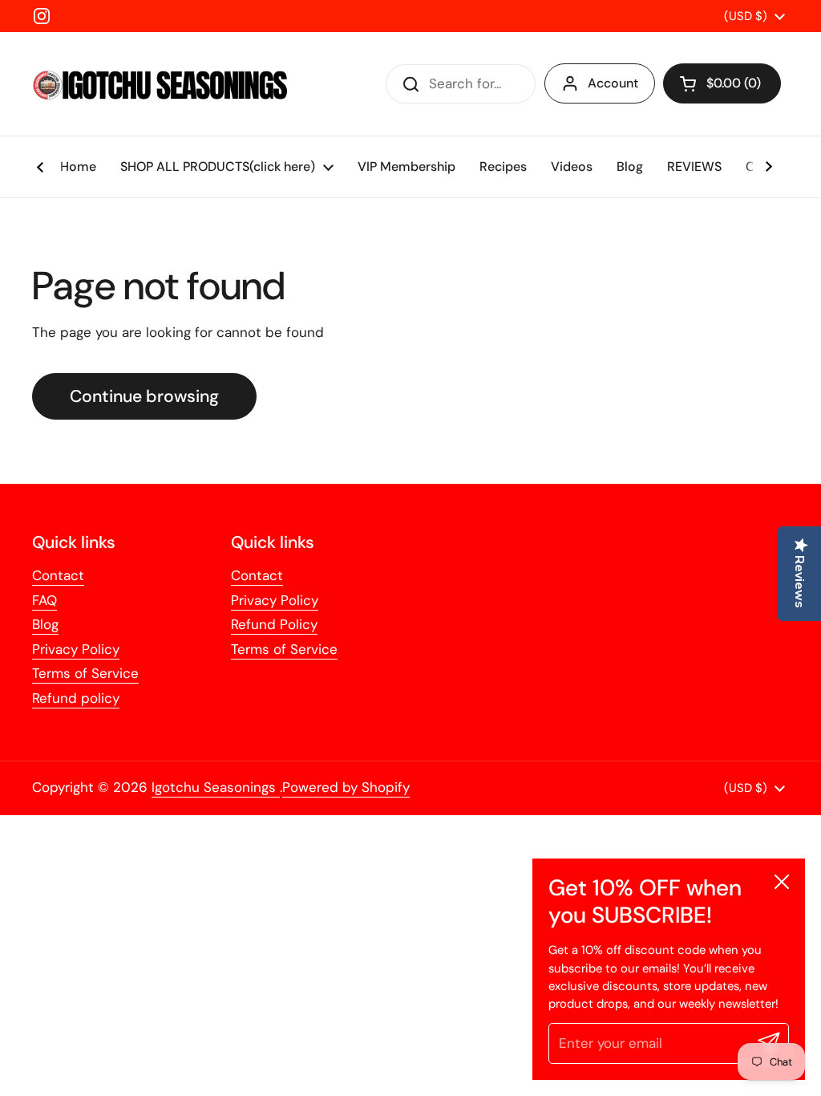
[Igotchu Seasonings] (160, 84)
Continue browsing (144, 396)
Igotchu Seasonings (216, 787)
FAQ (44, 600)
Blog (45, 624)
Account (613, 83)
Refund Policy (274, 624)
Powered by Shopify (346, 787)
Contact (58, 575)
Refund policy (75, 698)
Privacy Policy (75, 649)
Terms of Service (85, 673)
